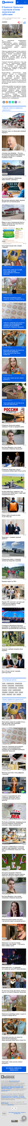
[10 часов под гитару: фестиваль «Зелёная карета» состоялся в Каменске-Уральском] (14, 979)
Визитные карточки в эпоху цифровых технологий (13, 773)
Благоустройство (6, 217)
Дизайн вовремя (6, 264)
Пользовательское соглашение (9, 1096)
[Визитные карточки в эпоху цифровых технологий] (14, 761)
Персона (4, 292)
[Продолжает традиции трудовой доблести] (13, 526)
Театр (4, 465)
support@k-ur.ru (10, 1104)
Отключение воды (13, 687)
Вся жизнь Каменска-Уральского (14, 1069)
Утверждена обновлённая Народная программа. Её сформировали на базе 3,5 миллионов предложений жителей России (14, 627)
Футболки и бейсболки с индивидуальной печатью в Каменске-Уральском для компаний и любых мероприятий (14, 823)
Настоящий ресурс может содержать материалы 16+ (17, 1113)
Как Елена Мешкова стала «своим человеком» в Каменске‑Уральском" (12, 448)
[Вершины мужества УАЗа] (13, 571)
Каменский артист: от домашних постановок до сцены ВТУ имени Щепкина (14, 968)
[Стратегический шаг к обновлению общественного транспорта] (13, 167)
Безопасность (6, 487)
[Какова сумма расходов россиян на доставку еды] (13, 504)
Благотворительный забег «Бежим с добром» (12, 246)
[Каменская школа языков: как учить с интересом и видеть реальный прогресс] (14, 908)
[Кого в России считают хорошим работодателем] (13, 660)
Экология (5, 22)
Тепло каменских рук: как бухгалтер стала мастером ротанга (13, 403)
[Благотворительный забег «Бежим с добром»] (13, 235)
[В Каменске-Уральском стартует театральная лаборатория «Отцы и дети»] (13, 459)
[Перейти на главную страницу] (8, 2)
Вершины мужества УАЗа (9, 581)
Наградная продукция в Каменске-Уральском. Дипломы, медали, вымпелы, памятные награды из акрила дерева (13, 874)
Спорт (4, 421)
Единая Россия (6, 148)
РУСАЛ (4, 576)
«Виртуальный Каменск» (14, 1081)
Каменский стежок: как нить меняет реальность (13, 378)
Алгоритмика (5, 842)
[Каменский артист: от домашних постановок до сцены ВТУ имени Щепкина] (14, 956)
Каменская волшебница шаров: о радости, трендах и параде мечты (13, 298)
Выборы (19, 694)
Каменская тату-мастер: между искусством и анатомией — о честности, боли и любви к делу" (13, 944)
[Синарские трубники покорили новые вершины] (13, 638)
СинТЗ (4, 241)
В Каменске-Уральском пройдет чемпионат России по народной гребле (13, 426)
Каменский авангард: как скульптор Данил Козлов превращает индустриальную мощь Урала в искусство (13, 352)
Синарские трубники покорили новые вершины (12, 649)
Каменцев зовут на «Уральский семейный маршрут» (14, 131)
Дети (17, 692)
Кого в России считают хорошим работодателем (11, 671)
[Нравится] (25, 22)
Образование (5, 195)
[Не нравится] (19, 22)
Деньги (21, 692)
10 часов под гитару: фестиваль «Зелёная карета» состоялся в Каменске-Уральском (14, 991)
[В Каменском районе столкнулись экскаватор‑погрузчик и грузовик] (13, 548)
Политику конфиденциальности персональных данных (13, 1097)
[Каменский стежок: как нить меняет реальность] (14, 366)
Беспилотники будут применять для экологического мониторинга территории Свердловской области (14, 493)
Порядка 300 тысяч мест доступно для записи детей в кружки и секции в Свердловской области (13, 603)
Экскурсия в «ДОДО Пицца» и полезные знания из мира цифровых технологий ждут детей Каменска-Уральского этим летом (13, 849)
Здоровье (5, 126)
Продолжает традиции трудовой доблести (11, 537)
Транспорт (5, 173)
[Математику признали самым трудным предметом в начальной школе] (13, 189)
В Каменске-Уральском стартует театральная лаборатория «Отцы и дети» (14, 470)
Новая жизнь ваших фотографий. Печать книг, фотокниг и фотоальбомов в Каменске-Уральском (12, 272)
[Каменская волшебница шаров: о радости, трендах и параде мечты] (14, 285)
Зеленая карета (6, 986)
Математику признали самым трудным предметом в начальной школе (13, 201)
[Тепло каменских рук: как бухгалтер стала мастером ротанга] (14, 391)
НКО (14, 694)
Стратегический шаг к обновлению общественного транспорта (12, 178)
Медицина (5, 692)
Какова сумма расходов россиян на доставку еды (11, 515)
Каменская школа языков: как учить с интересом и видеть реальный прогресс (14, 920)
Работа (4, 666)
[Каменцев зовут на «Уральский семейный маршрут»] (13, 120)
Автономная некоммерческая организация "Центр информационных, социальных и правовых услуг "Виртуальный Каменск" (12, 1087)
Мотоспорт (9, 694)
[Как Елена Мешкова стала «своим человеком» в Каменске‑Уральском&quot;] (13, 437)
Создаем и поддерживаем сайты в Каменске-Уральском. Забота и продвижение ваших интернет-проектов (11, 798)
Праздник (11, 692)
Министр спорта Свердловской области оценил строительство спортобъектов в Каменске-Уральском (13, 224)
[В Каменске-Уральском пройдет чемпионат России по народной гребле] (13, 415)
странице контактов (5, 1090)
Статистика (5, 510)
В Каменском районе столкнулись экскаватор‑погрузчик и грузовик (11, 560)
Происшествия (6, 554)
